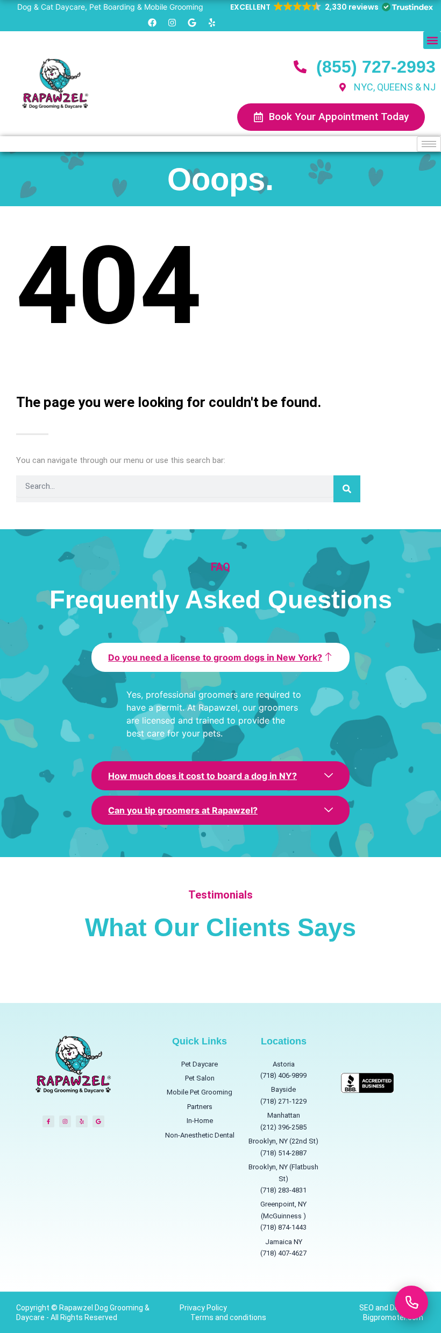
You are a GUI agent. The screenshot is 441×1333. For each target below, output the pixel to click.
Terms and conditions (228, 1317)
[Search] (346, 488)
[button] (331, 7)
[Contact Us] (411, 1302)
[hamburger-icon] (429, 144)
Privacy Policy (203, 1307)
